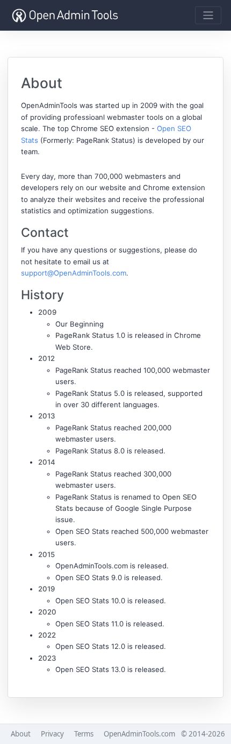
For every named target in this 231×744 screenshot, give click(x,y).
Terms (83, 734)
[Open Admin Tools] (65, 15)
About (21, 734)
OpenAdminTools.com (139, 734)
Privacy (52, 734)
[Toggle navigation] (208, 15)
